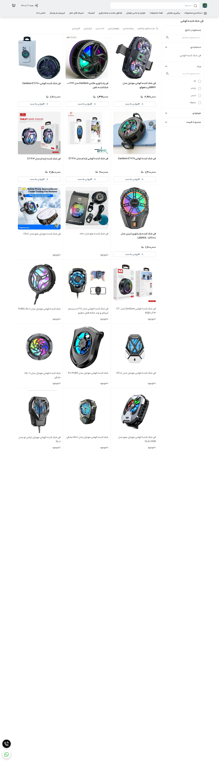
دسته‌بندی (195, 47)
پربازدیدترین (128, 28)
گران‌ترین (76, 28)
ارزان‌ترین (88, 28)
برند (199, 66)
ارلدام (193, 88)
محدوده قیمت (193, 122)
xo (195, 81)
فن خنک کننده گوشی (190, 55)
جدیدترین (99, 28)
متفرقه (193, 102)
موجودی (196, 113)
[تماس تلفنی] (6, 744)
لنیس (193, 95)
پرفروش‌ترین (113, 28)
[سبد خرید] (13, 5)
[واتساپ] (6, 754)
